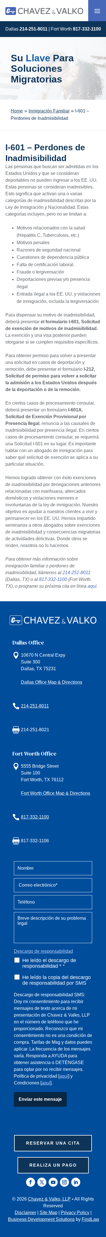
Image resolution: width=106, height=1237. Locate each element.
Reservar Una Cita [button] (53, 1143)
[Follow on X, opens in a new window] (41, 1182)
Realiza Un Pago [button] (53, 1165)
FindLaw (90, 1219)
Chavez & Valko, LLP (49, 1199)
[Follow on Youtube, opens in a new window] (53, 1182)
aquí (92, 586)
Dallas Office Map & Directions (51, 682)
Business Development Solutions (41, 1219)
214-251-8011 (33, 29)
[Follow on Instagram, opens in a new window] (64, 1182)
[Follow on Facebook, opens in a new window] (30, 1182)
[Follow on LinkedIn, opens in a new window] (75, 1182)
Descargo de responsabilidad (43, 951)
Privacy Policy (75, 1212)
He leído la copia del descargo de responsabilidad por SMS (56, 980)
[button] (97, 10)
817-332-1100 (87, 29)
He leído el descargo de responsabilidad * (49, 963)
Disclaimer (25, 1212)
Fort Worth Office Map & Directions (55, 793)
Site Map (48, 1212)
